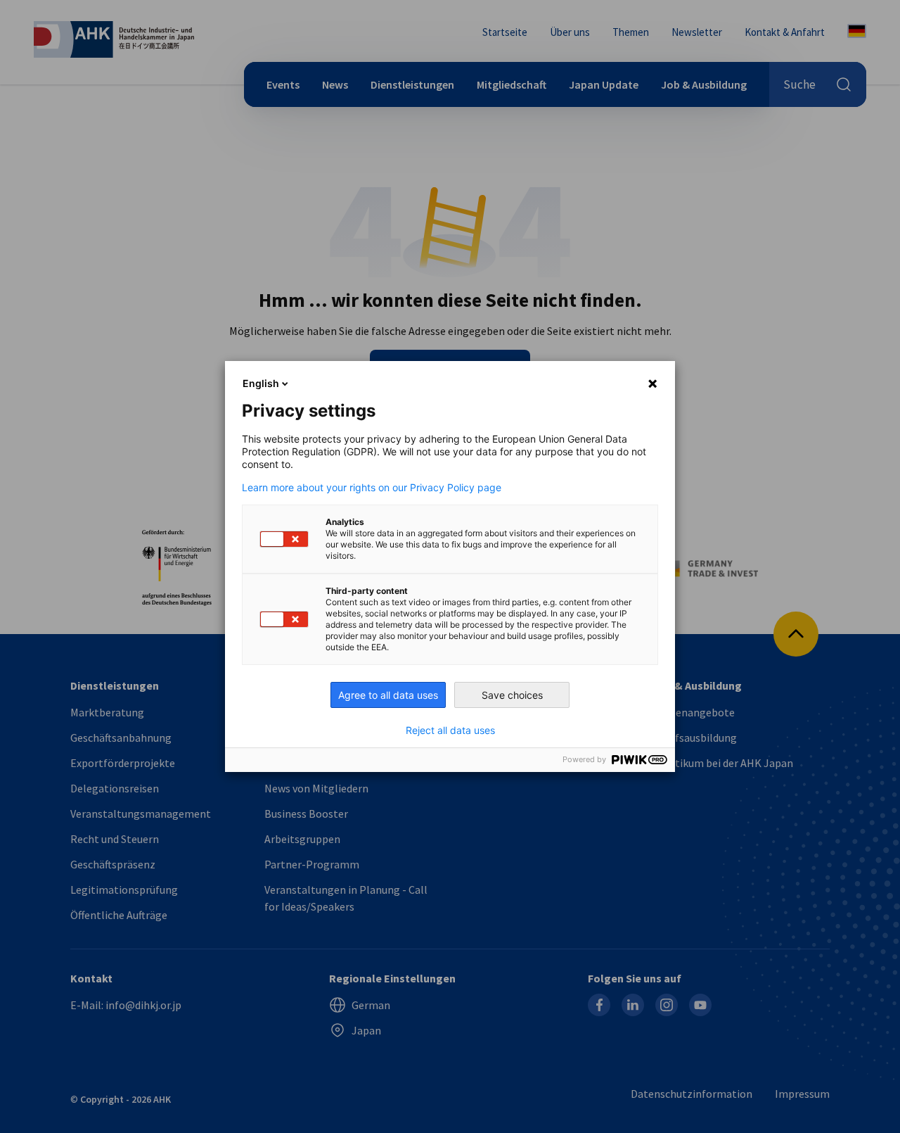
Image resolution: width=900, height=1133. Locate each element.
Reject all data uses (450, 730)
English (261, 383)
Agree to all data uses (388, 695)
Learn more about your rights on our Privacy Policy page (371, 487)
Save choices (512, 695)
